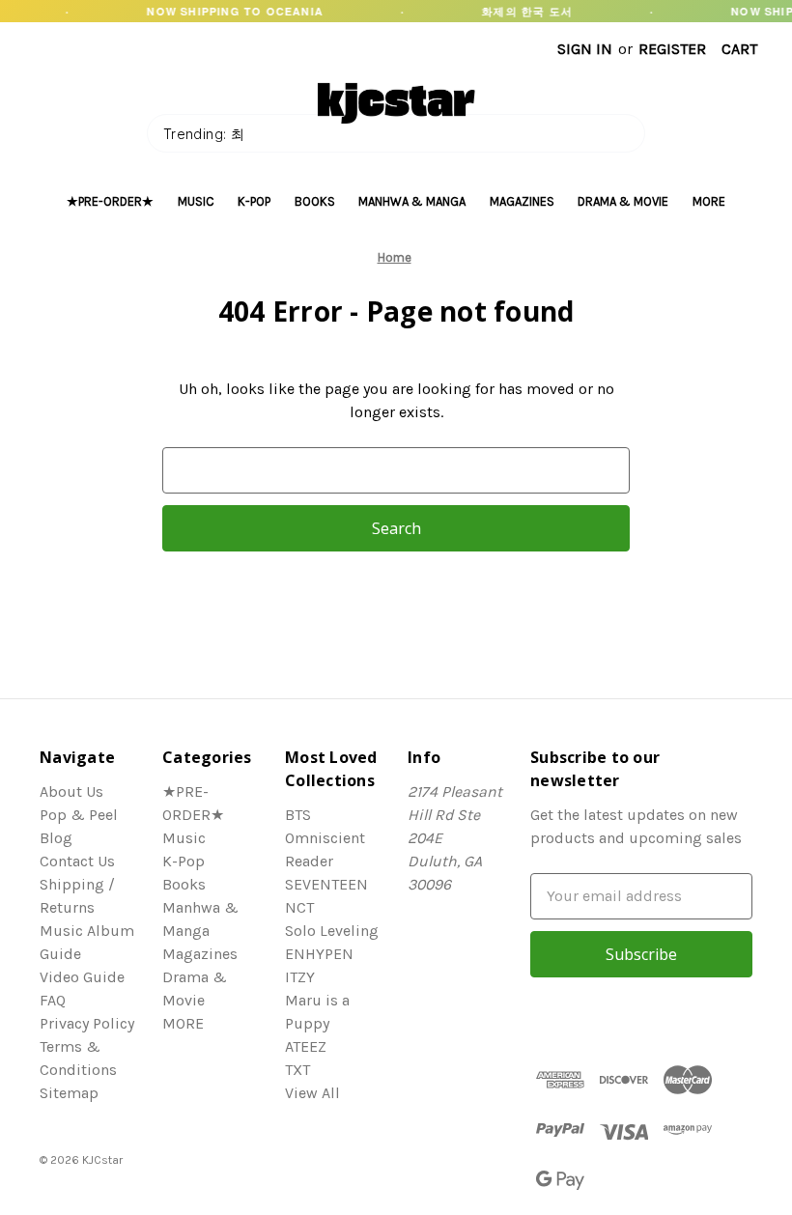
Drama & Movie (623, 201)
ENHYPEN (319, 954)
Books (315, 201)
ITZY (300, 977)
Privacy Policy (87, 1023)
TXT (297, 1069)
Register (672, 49)
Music (196, 201)
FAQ (53, 1000)
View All (312, 1093)
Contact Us (77, 861)
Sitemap (69, 1093)
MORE (709, 201)
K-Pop (254, 201)
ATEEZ (305, 1046)
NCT (299, 907)
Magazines (522, 201)
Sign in (584, 49)
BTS (298, 814)
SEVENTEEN (326, 884)
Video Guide (82, 977)
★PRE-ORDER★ (110, 201)
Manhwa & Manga (412, 201)
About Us (71, 791)
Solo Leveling (332, 930)
